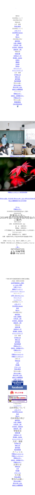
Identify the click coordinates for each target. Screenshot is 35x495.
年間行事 (17, 53)
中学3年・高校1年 (17, 47)
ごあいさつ (17, 30)
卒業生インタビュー (17, 356)
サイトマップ (17, 297)
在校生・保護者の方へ (17, 96)
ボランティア (17, 68)
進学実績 (17, 79)
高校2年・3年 (17, 49)
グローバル (17, 367)
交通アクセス (17, 287)
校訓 (17, 35)
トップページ (17, 300)
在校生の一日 (17, 56)
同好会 (17, 66)
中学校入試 (17, 75)
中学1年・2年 (17, 45)
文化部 (17, 64)
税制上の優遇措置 (17, 89)
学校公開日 (17, 26)
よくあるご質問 (17, 285)
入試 (17, 363)
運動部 (17, 62)
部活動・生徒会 (17, 58)
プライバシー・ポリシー (17, 291)
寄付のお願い (17, 85)
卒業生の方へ (17, 98)
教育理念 (17, 41)
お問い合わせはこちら (17, 295)
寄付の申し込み (17, 87)
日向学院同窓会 (17, 104)
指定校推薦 (17, 81)
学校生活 (17, 360)
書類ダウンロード (17, 289)
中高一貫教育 (17, 43)
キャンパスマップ (17, 70)
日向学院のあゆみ (17, 32)
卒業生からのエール (17, 354)
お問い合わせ (17, 379)
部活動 (17, 365)
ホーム (17, 207)
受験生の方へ (17, 93)
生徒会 (17, 60)
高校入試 (17, 77)
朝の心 (17, 37)
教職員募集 (17, 102)
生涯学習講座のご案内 (17, 283)
